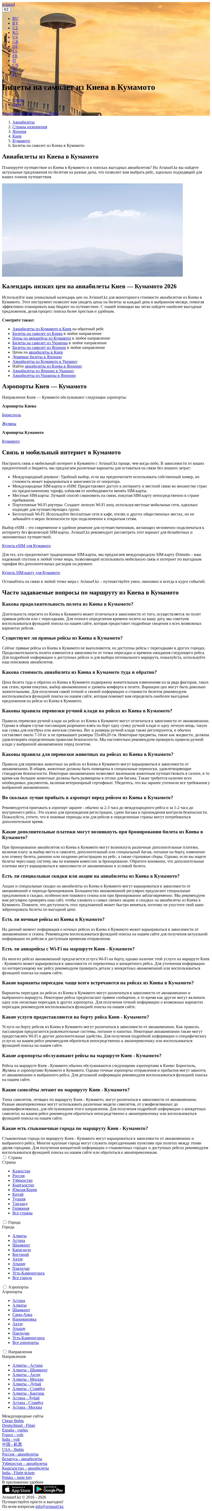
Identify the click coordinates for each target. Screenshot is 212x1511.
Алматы (19, 1236)
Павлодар (20, 1268)
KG (15, 32)
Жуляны (9, 423)
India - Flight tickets (18, 1473)
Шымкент (21, 1245)
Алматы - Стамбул (28, 1388)
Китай (18, 1194)
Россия (18, 1175)
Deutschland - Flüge (18, 1425)
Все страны (22, 1213)
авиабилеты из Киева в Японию (53, 366)
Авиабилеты (23, 122)
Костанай (20, 1254)
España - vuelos (15, 1430)
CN (15, 65)
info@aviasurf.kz (49, 1506)
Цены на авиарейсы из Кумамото (41, 338)
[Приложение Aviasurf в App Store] (18, 1492)
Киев (16, 136)
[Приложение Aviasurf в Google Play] (49, 1492)
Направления (20, 1352)
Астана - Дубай (26, 1398)
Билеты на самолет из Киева (37, 333)
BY (15, 23)
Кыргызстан (23, 1185)
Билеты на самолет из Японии (39, 347)
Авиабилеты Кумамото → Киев (30, 113)
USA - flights (13, 1449)
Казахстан (21, 1171)
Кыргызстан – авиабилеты (25, 1468)
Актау (17, 1259)
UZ (15, 28)
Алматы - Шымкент (30, 1370)
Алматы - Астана (27, 1365)
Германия (20, 1208)
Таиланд (19, 1203)
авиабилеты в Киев (46, 352)
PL (14, 74)
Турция (18, 1199)
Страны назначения (29, 127)
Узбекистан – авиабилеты (24, 1463)
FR (15, 56)
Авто (16, 104)
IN (14, 70)
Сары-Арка (22, 1314)
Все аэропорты (25, 1342)
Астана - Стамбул (27, 1402)
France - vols (12, 1435)
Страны (15, 1157)
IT (14, 60)
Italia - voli (11, 1439)
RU (15, 18)
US (15, 37)
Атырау (19, 1264)
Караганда (21, 1250)
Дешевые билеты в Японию (37, 357)
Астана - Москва (27, 1407)
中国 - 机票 (12, 1444)
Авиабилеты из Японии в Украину (43, 371)
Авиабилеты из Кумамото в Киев (41, 329)
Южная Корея (24, 1189)
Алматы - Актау (26, 1374)
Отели (18, 100)
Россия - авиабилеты (20, 1454)
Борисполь (11, 415)
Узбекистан (22, 1180)
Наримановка (24, 1319)
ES (14, 51)
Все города (22, 1278)
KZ (6, 9)
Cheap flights (13, 1421)
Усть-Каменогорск (28, 1273)
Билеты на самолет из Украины (40, 343)
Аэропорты (18, 1287)
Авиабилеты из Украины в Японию (44, 375)
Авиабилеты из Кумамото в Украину (45, 361)
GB (15, 42)
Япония (19, 131)
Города (14, 1222)
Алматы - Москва (27, 1379)
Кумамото (21, 141)
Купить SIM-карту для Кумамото (31, 572)
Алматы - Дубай (26, 1384)
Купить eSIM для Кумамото (26, 545)
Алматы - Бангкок (28, 1393)
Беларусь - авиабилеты (22, 1459)
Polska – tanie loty (17, 1477)
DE (15, 46)
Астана (18, 1240)
